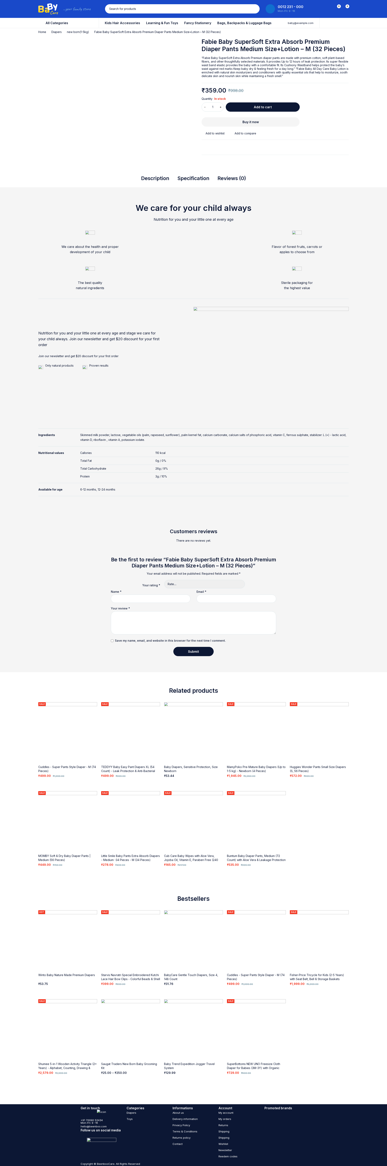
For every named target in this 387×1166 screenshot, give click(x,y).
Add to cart (263, 107)
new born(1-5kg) (78, 32)
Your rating (151, 585)
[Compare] (243, 133)
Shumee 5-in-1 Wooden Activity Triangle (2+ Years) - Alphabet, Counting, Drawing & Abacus (67, 1068)
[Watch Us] (90, 1135)
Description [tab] (155, 178)
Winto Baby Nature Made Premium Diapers (66, 975)
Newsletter (225, 1150)
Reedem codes (227, 1156)
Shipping (223, 1131)
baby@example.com (300, 23)
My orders (224, 1119)
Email (201, 591)
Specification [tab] (193, 178)
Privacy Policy (181, 1125)
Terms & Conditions (185, 1131)
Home (42, 32)
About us (178, 1112)
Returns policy (181, 1137)
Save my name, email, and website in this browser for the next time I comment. (170, 640)
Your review (120, 608)
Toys (130, 1119)
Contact (178, 1143)
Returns (223, 1125)
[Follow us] (105, 1135)
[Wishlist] (213, 133)
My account (225, 1112)
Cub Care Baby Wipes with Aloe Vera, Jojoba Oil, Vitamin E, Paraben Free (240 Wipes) (191, 860)
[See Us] (82, 1135)
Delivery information (185, 1119)
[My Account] (328, 8)
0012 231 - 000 (290, 7)
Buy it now (250, 122)
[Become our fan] (97, 1135)
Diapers (56, 32)
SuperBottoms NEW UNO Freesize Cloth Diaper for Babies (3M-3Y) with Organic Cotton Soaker (253, 1068)
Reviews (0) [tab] (231, 178)
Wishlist (223, 1143)
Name (116, 591)
